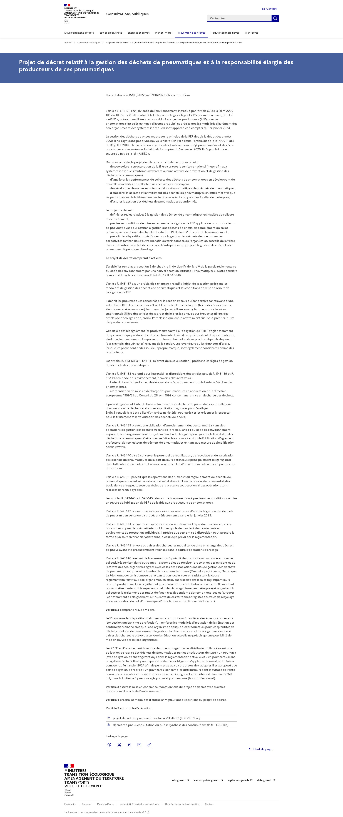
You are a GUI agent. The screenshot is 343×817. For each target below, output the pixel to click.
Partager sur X (119, 744)
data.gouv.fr (264, 780)
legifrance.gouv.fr (238, 780)
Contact (271, 9)
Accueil (68, 42)
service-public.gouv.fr (207, 780)
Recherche (275, 18)
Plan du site (70, 804)
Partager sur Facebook (109, 744)
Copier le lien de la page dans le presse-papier (149, 744)
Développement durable (79, 33)
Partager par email (139, 744)
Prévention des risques (191, 33)
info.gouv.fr (179, 780)
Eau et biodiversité (111, 33)
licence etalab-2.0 (137, 812)
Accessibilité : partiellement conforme (139, 804)
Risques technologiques (225, 33)
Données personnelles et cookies (182, 804)
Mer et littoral (163, 33)
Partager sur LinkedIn (129, 744)
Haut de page (262, 749)
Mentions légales (105, 804)
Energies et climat (139, 33)
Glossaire (86, 804)
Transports (251, 33)
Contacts (209, 804)
